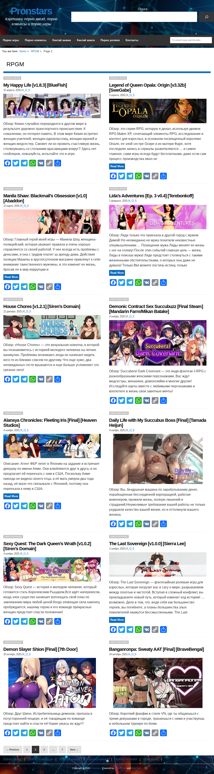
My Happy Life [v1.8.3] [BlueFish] (35, 85)
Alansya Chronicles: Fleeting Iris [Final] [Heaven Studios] (50, 423)
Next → (74, 749)
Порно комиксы (35, 40)
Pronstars (31, 10)
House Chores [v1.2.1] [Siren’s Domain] (41, 306)
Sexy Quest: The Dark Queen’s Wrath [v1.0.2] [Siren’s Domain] (47, 546)
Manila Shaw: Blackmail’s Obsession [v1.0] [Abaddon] (45, 198)
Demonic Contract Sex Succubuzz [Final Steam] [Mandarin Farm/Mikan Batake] (156, 309)
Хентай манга (86, 40)
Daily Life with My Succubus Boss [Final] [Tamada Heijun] (157, 423)
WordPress (120, 768)
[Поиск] (206, 17)
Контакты (132, 40)
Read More (117, 166)
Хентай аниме (61, 40)
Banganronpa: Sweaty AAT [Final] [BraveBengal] (156, 649)
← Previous (12, 749)
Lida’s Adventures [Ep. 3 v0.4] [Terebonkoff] (151, 195)
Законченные (13, 188)
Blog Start (136, 768)
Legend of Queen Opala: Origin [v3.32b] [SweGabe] (147, 87)
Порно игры (11, 40)
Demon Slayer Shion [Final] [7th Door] (40, 649)
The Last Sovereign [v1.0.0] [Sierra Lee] (147, 543)
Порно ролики (110, 40)
